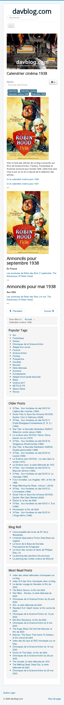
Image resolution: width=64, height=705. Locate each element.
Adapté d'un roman (21, 347)
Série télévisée (20, 367)
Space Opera (19, 388)
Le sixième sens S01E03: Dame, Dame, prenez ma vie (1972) (32, 436)
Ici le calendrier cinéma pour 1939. (23, 179)
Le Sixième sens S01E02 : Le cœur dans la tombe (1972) (33, 460)
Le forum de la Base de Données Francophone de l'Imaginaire (28, 545)
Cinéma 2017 (19, 382)
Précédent (17, 310)
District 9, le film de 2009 (24, 500)
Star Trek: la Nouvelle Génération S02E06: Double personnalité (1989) (33, 448)
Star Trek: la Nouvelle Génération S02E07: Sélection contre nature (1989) (33, 430)
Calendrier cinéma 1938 (18, 94)
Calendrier (12, 91)
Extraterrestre (19, 373)
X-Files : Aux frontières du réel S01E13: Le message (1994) (33, 475)
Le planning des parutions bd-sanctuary (31, 555)
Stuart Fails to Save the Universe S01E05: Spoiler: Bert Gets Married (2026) (33, 496)
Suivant (48, 310)
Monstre (16, 364)
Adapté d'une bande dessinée (27, 376)
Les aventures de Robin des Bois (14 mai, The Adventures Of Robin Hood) (29, 298)
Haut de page (54, 698)
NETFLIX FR (19, 385)
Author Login (9, 692)
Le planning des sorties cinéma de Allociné (33, 558)
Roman (16, 391)
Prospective (18, 358)
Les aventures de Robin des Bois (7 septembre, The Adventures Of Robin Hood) (31, 274)
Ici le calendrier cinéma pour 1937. (23, 183)
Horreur (16, 341)
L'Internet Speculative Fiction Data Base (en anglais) (33, 539)
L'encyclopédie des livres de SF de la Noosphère (30, 533)
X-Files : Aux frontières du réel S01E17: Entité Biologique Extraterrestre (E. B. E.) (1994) (32, 423)
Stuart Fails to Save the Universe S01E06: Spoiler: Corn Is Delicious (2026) (33, 416)
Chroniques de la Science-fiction (28, 344)
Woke (15, 379)
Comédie (17, 361)
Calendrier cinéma (28, 91)
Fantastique (18, 338)
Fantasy (16, 355)
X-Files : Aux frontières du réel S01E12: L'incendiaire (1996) (31, 490)
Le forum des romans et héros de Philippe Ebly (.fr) (32, 551)
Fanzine (16, 350)
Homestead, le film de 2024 (26, 509)
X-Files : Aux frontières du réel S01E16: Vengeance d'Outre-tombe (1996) (31, 442)
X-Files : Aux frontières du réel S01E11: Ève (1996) (34, 505)
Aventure (17, 370)
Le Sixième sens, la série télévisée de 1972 (33, 464)
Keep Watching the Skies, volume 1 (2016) (33, 485)
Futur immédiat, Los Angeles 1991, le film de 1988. (34, 481)
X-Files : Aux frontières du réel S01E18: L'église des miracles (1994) (31, 410)
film (14, 335)
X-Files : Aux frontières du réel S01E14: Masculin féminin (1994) (31, 469)
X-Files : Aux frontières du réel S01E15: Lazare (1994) (31, 454)
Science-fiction (20, 352)
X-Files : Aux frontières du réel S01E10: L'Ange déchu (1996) (31, 514)
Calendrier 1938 (38, 94)
